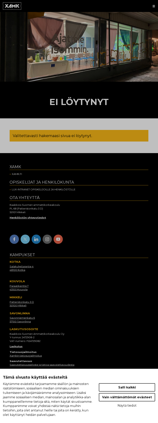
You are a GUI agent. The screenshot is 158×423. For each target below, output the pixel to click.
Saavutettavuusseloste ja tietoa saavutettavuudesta (42, 364)
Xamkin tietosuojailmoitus (26, 355)
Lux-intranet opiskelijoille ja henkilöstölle (43, 189)
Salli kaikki (127, 387)
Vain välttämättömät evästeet (127, 397)
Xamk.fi (17, 173)
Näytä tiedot (127, 405)
